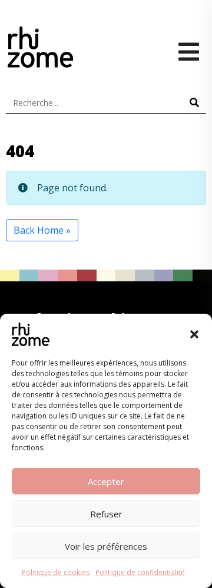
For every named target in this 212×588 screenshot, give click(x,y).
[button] (194, 334)
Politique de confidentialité (140, 572)
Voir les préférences (106, 546)
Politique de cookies (56, 572)
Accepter (106, 481)
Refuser (106, 514)
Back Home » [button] (42, 230)
